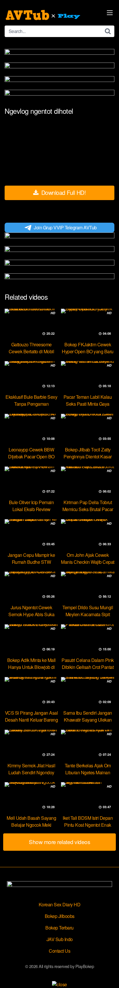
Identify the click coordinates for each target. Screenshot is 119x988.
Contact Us (59, 950)
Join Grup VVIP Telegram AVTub (65, 227)
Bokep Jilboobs (60, 916)
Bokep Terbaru (59, 927)
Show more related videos (59, 842)
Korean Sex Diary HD (60, 904)
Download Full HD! (63, 192)
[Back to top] (109, 975)
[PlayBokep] (44, 15)
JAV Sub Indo (60, 939)
